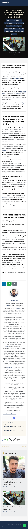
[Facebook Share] (3, 439)
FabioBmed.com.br (14, 315)
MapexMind (19, 308)
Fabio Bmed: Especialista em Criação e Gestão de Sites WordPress (13, 482)
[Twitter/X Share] (10, 439)
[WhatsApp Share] (6, 439)
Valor (23, 128)
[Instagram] (14, 418)
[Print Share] (14, 439)
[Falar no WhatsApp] (24, 525)
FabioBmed (6, 2)
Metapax (7, 305)
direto (7, 78)
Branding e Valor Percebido (14, 20)
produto (18, 93)
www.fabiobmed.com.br (9, 413)
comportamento (17, 78)
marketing (4, 150)
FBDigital (23, 103)
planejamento (5, 197)
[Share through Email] (18, 439)
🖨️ (4, 283)
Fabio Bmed (6, 486)
